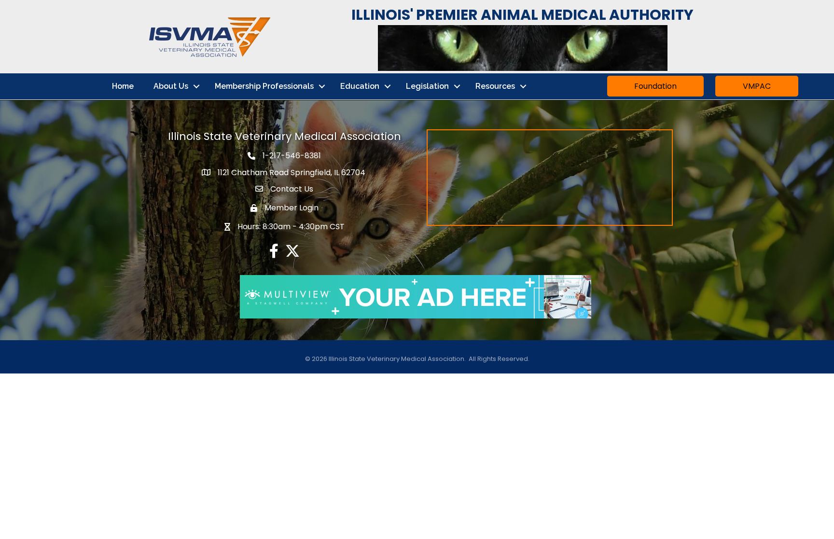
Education (359, 86)
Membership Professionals (264, 86)
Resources (495, 86)
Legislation (427, 86)
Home (123, 86)
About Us (170, 86)
